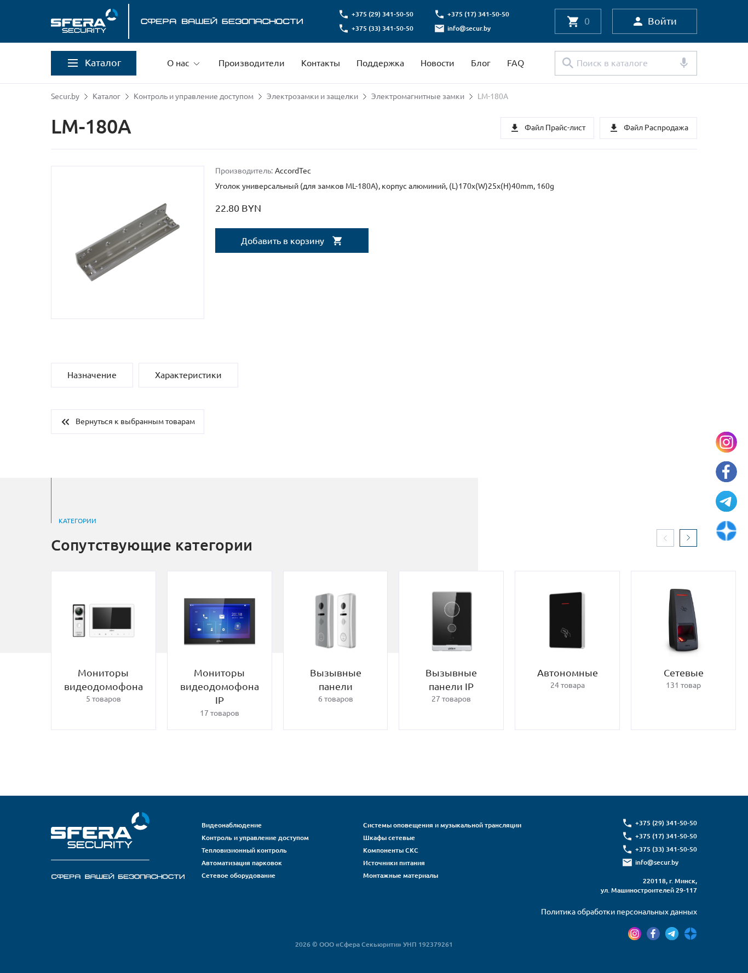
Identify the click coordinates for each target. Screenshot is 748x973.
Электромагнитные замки (417, 96)
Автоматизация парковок (242, 862)
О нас (178, 63)
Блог (481, 63)
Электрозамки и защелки (312, 96)
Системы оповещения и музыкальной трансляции (442, 825)
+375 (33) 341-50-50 (382, 28)
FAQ (515, 63)
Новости (437, 63)
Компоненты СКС (390, 850)
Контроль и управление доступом (194, 96)
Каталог (106, 96)
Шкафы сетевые (389, 837)
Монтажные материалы (400, 875)
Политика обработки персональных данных (619, 911)
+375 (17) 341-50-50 (478, 14)
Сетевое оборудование (238, 875)
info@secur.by (469, 28)
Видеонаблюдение (232, 825)
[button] (665, 538)
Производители (251, 63)
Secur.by (65, 96)
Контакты (320, 63)
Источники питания (394, 862)
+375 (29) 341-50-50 (382, 14)
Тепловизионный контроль (244, 850)
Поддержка (380, 63)
